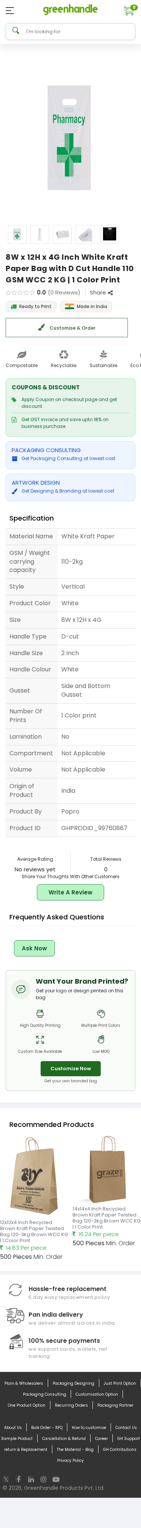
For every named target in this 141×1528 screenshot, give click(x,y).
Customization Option (97, 1394)
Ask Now (34, 948)
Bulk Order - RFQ (46, 1427)
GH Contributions (119, 1449)
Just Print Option (120, 1383)
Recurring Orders (71, 1405)
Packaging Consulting (44, 1394)
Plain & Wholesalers (24, 1383)
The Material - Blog (75, 1449)
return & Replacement (25, 1449)
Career (101, 1438)
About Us (13, 1427)
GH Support (128, 1438)
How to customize (89, 1427)
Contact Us (126, 1427)
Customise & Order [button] (72, 328)
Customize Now (70, 1068)
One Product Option (26, 1405)
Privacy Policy (70, 1460)
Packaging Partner (115, 1405)
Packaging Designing (73, 1383)
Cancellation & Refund (64, 1438)
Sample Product (17, 1438)
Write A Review (70, 892)
